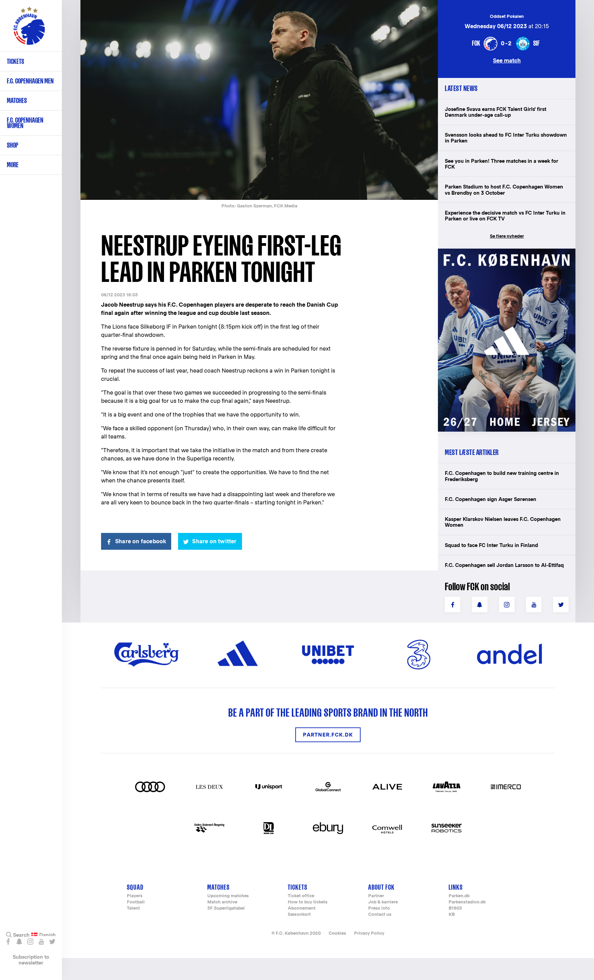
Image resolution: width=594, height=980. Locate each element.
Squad (135, 887)
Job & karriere (383, 902)
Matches (17, 100)
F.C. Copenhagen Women (25, 122)
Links (456, 887)
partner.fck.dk (328, 735)
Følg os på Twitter (52, 941)
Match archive (222, 902)
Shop (12, 145)
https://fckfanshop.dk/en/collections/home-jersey (503, 256)
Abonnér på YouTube (41, 941)
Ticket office (301, 896)
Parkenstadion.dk (467, 902)
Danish (47, 935)
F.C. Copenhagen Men (30, 81)
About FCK (381, 887)
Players (135, 896)
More (13, 165)
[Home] (29, 29)
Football (136, 902)
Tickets (15, 61)
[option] (259, 100)
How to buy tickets (308, 902)
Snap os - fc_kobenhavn (19, 941)
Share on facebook (140, 541)
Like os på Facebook (8, 941)
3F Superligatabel (226, 908)
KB (452, 914)
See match (507, 60)
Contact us (380, 914)
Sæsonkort (299, 914)
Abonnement (302, 908)
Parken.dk (459, 896)
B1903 (455, 908)
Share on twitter (214, 541)
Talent (133, 908)
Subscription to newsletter (31, 960)
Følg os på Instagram (30, 941)
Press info (379, 908)
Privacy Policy (369, 933)
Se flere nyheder (507, 236)
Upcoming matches (228, 896)
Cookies (337, 933)
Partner (376, 896)
